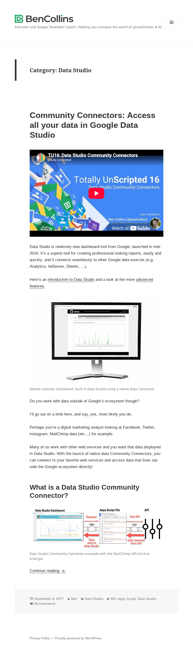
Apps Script (127, 598)
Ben (74, 598)
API (113, 598)
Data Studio (94, 598)
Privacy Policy (40, 638)
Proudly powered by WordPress (78, 638)
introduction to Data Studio (71, 279)
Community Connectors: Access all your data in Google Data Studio (92, 125)
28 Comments (45, 603)
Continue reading (48, 570)
